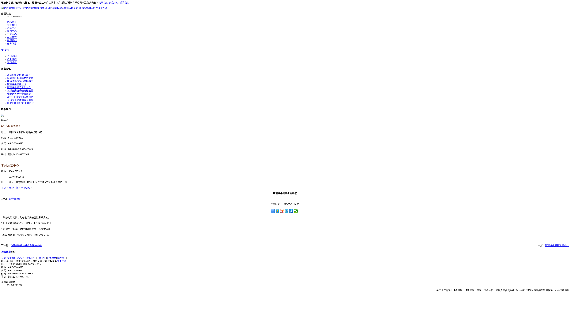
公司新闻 (12, 56)
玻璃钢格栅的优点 (16, 84)
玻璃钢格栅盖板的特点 (19, 87)
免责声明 (61, 261)
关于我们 (103, 2)
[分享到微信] (296, 211)
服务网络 (12, 43)
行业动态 (12, 59)
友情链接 (6, 251)
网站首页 (12, 22)
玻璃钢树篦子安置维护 (19, 93)
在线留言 (12, 37)
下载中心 (12, 34)
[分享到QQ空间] (277, 211)
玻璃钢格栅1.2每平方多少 (20, 103)
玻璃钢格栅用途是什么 (557, 245)
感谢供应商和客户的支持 (20, 78)
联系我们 (124, 2)
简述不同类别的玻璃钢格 (20, 97)
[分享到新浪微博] (282, 211)
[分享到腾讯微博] (287, 211)
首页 (3, 258)
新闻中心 (12, 31)
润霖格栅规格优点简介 (19, 75)
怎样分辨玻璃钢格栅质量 (20, 90)
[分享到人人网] (291, 211)
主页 (3, 188)
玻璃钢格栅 (14, 199)
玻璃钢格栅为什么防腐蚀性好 (26, 245)
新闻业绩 (12, 62)
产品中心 (114, 2)
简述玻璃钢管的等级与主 (20, 81)
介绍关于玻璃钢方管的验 (20, 100)
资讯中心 (6, 50)
